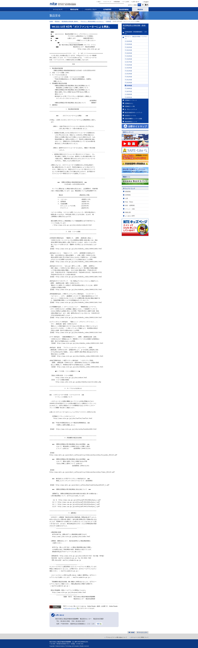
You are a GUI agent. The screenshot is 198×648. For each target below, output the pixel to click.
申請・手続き (129, 202)
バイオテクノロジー (91, 9)
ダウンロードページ (70, 608)
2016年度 (129, 65)
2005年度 (129, 97)
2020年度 (129, 53)
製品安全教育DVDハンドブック (133, 112)
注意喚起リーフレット (131, 100)
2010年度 (129, 82)
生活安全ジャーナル (130, 115)
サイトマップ (107, 1)
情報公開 (128, 212)
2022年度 (129, 47)
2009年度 (129, 85)
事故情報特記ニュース (131, 121)
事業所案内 (117, 1)
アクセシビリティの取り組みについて (116, 637)
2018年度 (129, 59)
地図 (98, 624)
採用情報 (128, 195)
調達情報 (128, 191)
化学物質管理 (107, 9)
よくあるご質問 (130, 216)
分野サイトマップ (137, 126)
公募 (126, 198)
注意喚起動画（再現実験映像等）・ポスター (136, 32)
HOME (51, 21)
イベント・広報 (130, 209)
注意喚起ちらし (129, 103)
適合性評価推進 (123, 9)
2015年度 (129, 67)
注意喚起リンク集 (130, 106)
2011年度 (129, 79)
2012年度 (129, 76)
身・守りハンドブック (131, 109)
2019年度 (129, 56)
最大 (146, 5)
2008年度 (129, 88)
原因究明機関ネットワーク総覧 (133, 118)
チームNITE (126, 1)
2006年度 (129, 94)
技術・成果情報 (130, 205)
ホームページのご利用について (139, 637)
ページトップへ (143, 632)
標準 (139, 4)
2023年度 (129, 44)
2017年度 (129, 62)
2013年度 (129, 73)
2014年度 (129, 70)
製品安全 (140, 9)
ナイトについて (57, 9)
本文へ (99, 1)
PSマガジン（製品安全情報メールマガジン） (136, 37)
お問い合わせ (135, 1)
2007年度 (129, 91)
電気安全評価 (74, 9)
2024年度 (129, 41)
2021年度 (129, 50)
